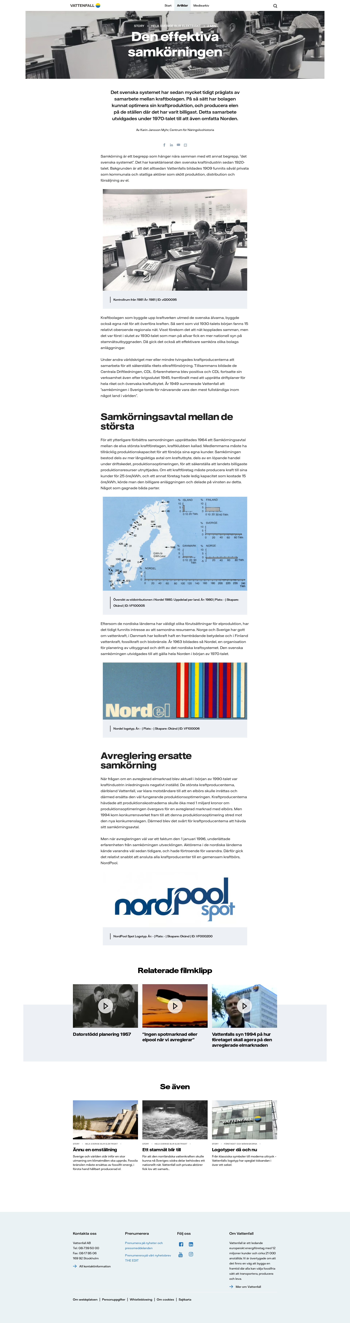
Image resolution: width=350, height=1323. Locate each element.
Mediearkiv (201, 5)
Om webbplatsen (85, 1299)
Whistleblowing (141, 1299)
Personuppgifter (113, 1299)
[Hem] (85, 5)
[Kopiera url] (186, 145)
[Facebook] (164, 145)
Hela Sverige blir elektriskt (176, 26)
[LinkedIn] (171, 145)
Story (139, 26)
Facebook (181, 1244)
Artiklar (182, 5)
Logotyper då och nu (234, 1149)
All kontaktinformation (95, 1266)
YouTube (181, 1254)
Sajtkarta (185, 1299)
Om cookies (165, 1299)
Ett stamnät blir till (161, 1149)
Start (168, 5)
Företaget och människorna (240, 1144)
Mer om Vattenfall (248, 1287)
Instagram (191, 1254)
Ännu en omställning (95, 1149)
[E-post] (178, 145)
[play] (105, 1005)
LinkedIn (191, 1244)
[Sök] (275, 5)
